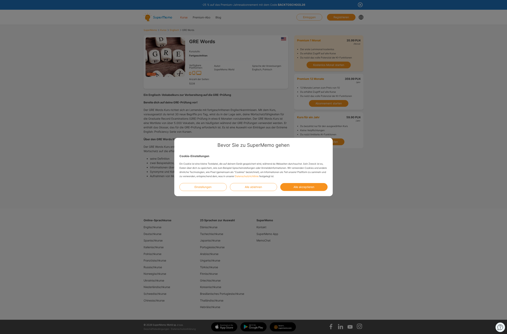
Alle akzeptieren (304, 187)
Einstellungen (203, 187)
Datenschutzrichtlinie (247, 176)
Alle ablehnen (253, 187)
